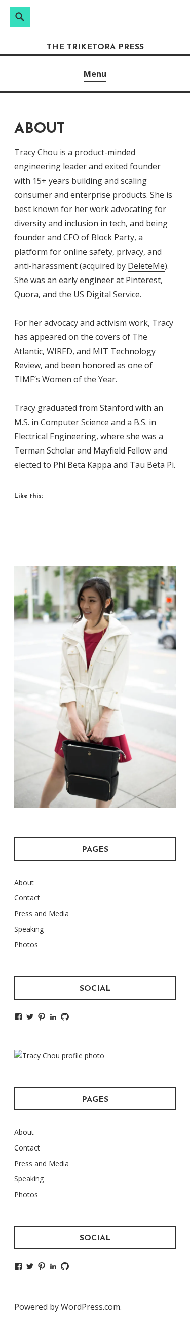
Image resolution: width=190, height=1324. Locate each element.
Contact (27, 897)
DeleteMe (146, 265)
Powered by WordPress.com (67, 1306)
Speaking (29, 929)
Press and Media (41, 913)
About (24, 882)
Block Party (112, 237)
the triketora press (95, 47)
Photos (26, 944)
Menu (95, 73)
